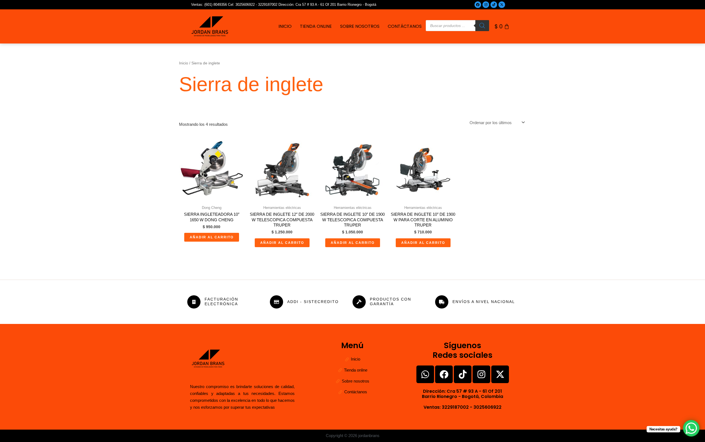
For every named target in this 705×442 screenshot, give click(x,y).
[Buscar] (482, 25)
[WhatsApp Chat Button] (691, 428)
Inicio (183, 63)
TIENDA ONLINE (316, 26)
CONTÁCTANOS (405, 26)
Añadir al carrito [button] (212, 237)
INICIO (285, 26)
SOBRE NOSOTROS (359, 26)
